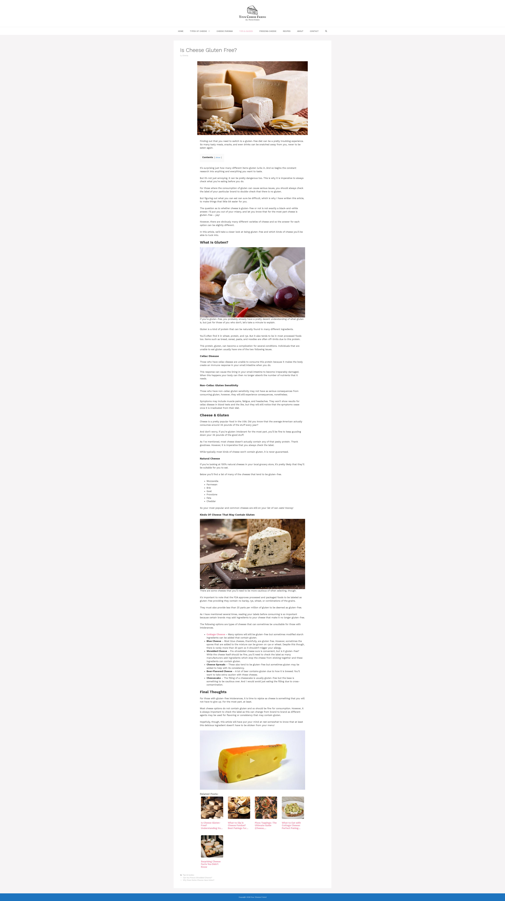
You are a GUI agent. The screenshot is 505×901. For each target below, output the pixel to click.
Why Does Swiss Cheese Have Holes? (198, 880)
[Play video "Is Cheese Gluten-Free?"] (252, 760)
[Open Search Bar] (326, 31)
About (300, 31)
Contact (314, 31)
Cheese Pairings (225, 31)
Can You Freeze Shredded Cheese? (197, 878)
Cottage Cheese (216, 634)
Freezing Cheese (267, 31)
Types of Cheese (198, 31)
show (218, 157)
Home (180, 31)
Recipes (287, 31)
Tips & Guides (246, 31)
